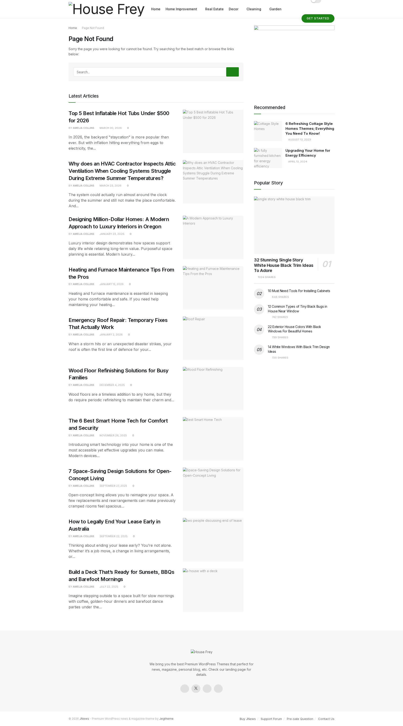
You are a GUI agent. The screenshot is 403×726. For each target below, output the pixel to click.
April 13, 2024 (297, 161)
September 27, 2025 (113, 485)
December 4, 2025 (112, 385)
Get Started (318, 18)
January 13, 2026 (111, 284)
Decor (233, 9)
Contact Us (326, 719)
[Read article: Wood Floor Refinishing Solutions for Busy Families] (213, 388)
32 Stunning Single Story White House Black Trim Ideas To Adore (283, 265)
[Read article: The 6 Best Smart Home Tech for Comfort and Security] (213, 439)
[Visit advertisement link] (294, 59)
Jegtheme (166, 718)
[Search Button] (232, 72)
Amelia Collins (83, 128)
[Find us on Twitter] (195, 688)
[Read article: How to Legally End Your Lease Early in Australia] (213, 539)
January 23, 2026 (111, 234)
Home (155, 9)
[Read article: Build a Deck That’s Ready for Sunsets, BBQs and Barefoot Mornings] (213, 590)
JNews (84, 718)
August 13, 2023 (299, 139)
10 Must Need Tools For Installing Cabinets (299, 291)
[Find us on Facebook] (184, 688)
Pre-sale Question (300, 719)
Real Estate (214, 9)
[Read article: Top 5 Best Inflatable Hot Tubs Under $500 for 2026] (213, 131)
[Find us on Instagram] (207, 688)
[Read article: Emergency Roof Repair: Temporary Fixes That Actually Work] (213, 338)
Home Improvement (181, 9)
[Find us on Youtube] (218, 688)
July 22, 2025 (108, 586)
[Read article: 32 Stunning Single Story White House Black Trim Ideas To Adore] (294, 225)
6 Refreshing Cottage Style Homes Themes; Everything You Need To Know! (309, 128)
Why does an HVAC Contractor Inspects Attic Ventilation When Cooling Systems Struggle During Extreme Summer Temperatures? (122, 171)
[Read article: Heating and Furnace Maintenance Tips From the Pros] (213, 288)
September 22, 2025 (113, 536)
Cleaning (254, 9)
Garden (275, 9)
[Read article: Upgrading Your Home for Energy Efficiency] (268, 158)
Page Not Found (93, 28)
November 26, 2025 (113, 435)
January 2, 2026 (111, 334)
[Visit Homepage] (107, 9)
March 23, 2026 (110, 185)
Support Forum (271, 719)
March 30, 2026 (110, 128)
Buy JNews (248, 719)
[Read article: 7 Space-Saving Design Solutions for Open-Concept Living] (213, 489)
